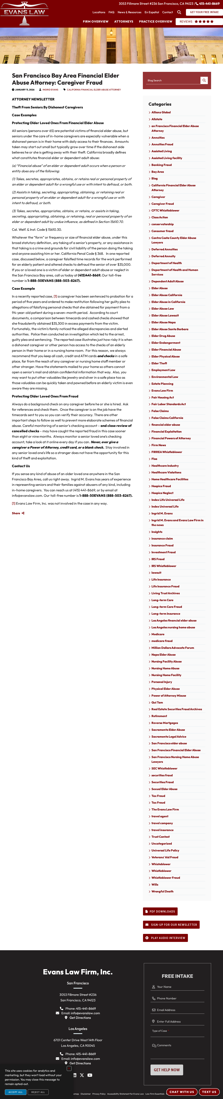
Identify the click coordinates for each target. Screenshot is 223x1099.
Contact (167, 12)
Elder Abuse (159, 288)
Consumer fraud (162, 231)
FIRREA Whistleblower (166, 452)
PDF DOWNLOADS (162, 911)
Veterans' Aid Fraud (164, 857)
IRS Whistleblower (163, 566)
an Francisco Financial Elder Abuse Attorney (175, 128)
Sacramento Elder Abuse (168, 730)
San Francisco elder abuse (169, 743)
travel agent (159, 816)
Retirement (159, 716)
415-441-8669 (209, 3)
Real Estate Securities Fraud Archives (176, 709)
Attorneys (123, 21)
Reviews (186, 21)
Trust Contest (160, 837)
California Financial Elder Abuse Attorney (94, 89)
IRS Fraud (158, 559)
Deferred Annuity (163, 256)
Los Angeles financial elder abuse (174, 620)
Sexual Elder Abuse (164, 789)
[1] (55, 296)
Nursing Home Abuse (165, 668)
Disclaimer (86, 1093)
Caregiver (158, 197)
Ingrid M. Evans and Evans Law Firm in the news (177, 522)
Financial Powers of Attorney (171, 438)
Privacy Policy (99, 1093)
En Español (152, 12)
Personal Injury (161, 682)
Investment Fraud (163, 552)
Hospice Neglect (162, 493)
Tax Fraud (158, 796)
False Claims (160, 411)
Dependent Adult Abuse (167, 281)
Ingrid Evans (50, 89)
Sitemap (75, 1093)
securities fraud (162, 775)
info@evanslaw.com (85, 1013)
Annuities (158, 137)
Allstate (156, 119)
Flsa (154, 459)
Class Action (159, 217)
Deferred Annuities (164, 249)
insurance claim (162, 538)
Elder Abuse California (166, 295)
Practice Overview (155, 21)
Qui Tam (157, 702)
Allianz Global (161, 112)
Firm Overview (96, 21)
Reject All (38, 1092)
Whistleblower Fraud (165, 878)
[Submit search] (204, 80)
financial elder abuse (165, 425)
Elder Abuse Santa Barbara (169, 329)
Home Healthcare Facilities (169, 479)
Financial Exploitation (166, 431)
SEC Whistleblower (164, 768)
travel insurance (162, 830)
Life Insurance (161, 579)
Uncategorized (161, 843)
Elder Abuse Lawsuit (165, 315)
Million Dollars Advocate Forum (172, 648)
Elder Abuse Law (162, 308)
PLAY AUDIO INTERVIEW (167, 938)
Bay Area (157, 172)
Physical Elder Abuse (165, 689)
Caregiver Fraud (162, 204)
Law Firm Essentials (154, 1093)
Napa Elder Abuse (163, 654)
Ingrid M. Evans (162, 513)
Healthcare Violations (166, 472)
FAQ (111, 12)
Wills (154, 884)
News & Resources (129, 12)
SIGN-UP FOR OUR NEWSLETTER (173, 925)
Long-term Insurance (165, 613)
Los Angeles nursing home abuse (173, 627)
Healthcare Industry (165, 466)
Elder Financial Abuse (166, 349)
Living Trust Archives (165, 593)
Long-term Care (162, 600)
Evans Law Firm (162, 390)
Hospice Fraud (161, 486)
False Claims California (167, 418)
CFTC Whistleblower (165, 210)
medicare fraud (162, 641)
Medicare (157, 634)
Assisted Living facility (166, 158)
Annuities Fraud (162, 144)
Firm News (158, 445)
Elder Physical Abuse (165, 356)
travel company (162, 823)
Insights (156, 532)
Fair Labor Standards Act (168, 404)
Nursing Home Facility (166, 675)
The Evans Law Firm (165, 809)
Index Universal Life (165, 506)
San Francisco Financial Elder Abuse (176, 750)
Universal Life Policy (165, 850)
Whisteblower (161, 864)
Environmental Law (164, 377)
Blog (154, 178)
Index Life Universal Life (167, 500)
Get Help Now (167, 1069)
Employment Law (163, 370)
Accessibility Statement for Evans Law (125, 1093)
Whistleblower (161, 871)
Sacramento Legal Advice (168, 736)
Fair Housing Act (162, 397)
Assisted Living (161, 151)
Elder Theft (159, 363)
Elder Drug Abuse (163, 336)
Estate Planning (162, 384)
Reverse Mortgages (164, 723)
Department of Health (166, 263)
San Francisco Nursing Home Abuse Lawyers (175, 759)
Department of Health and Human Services (174, 272)
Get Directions (80, 1018)
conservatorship (162, 224)
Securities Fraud (162, 782)
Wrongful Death (162, 891)
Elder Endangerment (165, 343)
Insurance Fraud (162, 545)
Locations (99, 12)
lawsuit (156, 572)
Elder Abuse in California (168, 302)
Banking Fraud (161, 165)
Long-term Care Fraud (166, 607)
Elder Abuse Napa (163, 322)
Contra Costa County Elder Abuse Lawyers (173, 240)
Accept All (16, 1092)
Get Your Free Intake (204, 12)
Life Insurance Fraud (165, 586)
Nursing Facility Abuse (166, 661)
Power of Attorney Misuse (168, 695)
